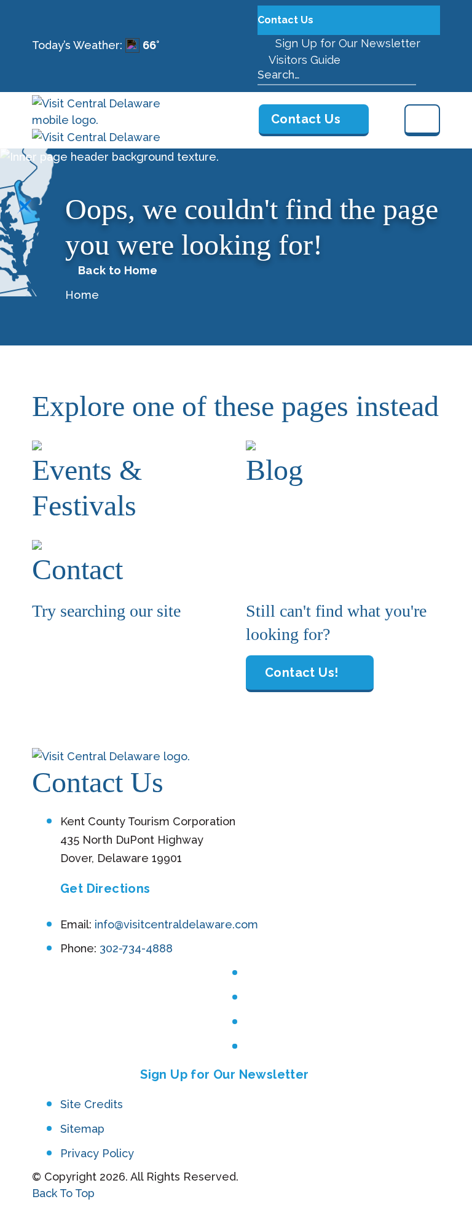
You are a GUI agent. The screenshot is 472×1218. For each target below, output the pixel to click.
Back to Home (117, 270)
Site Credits (91, 1104)
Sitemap (82, 1128)
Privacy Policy (97, 1153)
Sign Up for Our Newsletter (346, 43)
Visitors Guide (303, 59)
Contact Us (287, 20)
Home (82, 294)
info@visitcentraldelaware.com (176, 924)
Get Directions (105, 888)
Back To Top (63, 1193)
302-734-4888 (136, 948)
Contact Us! (301, 672)
